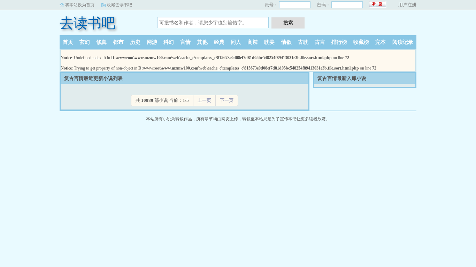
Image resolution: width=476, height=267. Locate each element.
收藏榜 (361, 42)
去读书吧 (87, 23)
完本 (380, 42)
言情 (185, 42)
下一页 (226, 100)
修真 (101, 42)
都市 (118, 42)
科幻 (168, 42)
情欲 (286, 42)
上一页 (204, 100)
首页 (68, 42)
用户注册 (407, 4)
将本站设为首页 (79, 4)
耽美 (269, 42)
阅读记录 (402, 42)
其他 (202, 42)
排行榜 (339, 42)
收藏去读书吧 (119, 4)
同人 (236, 42)
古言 (320, 42)
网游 (152, 42)
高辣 (252, 42)
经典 (219, 42)
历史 (135, 42)
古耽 (303, 42)
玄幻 (84, 42)
